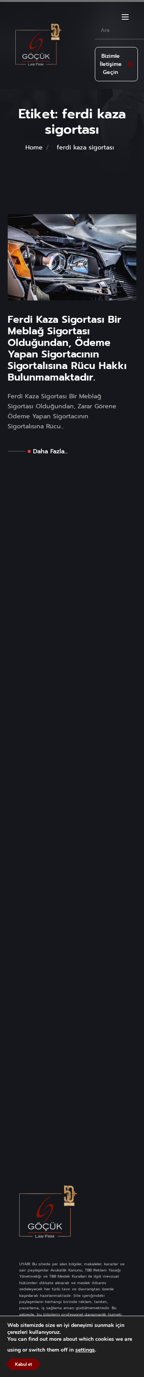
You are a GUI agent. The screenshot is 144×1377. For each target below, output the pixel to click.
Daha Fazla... (50, 451)
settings (85, 1350)
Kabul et (23, 1364)
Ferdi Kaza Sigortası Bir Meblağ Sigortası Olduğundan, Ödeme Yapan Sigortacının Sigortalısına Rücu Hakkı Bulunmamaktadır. (67, 349)
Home (34, 147)
